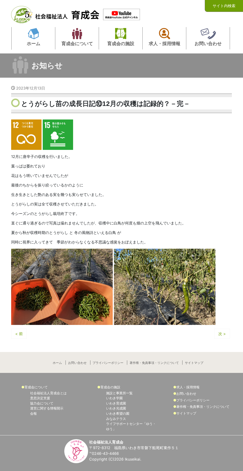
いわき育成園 (116, 403)
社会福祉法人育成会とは (48, 393)
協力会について (41, 403)
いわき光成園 (116, 408)
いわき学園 (114, 398)
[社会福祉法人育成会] (56, 13)
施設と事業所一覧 (119, 393)
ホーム (57, 363)
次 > (222, 333)
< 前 (19, 333)
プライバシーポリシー (108, 363)
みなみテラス (116, 419)
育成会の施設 (110, 387)
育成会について (36, 387)
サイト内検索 (224, 5)
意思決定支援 (40, 398)
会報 (33, 413)
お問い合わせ (77, 363)
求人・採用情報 (188, 387)
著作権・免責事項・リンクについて (154, 363)
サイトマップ (194, 363)
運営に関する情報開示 (46, 408)
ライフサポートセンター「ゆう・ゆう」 (131, 426)
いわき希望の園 (117, 413)
